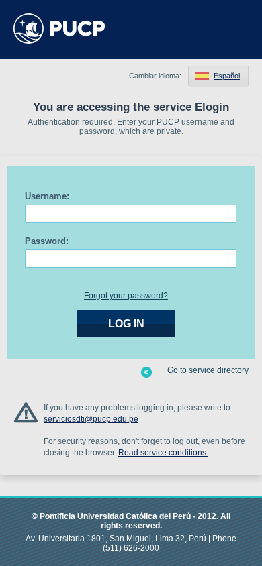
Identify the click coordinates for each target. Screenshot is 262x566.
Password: (47, 241)
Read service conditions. (163, 452)
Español (227, 76)
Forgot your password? (126, 295)
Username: (47, 196)
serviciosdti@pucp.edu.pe (91, 419)
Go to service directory (208, 370)
